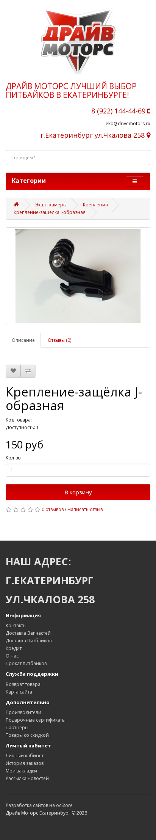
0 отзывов (53, 509)
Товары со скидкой (27, 735)
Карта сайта (19, 692)
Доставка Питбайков (28, 640)
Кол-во (13, 458)
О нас (12, 656)
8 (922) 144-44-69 (119, 110)
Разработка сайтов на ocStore (39, 805)
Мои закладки (21, 771)
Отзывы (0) (59, 340)
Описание (23, 340)
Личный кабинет (25, 755)
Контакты (16, 625)
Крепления (95, 204)
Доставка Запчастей (28, 633)
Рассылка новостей (27, 778)
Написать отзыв (85, 509)
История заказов (25, 763)
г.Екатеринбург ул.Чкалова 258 (94, 135)
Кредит (14, 648)
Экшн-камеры (51, 204)
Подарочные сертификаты (36, 720)
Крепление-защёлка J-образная (50, 212)
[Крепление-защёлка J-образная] (78, 276)
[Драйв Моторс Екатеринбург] (78, 41)
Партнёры (17, 727)
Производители (23, 712)
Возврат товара (23, 684)
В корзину (78, 492)
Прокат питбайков (26, 663)
